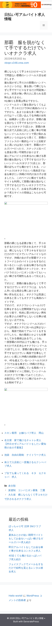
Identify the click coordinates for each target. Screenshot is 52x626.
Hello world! (16, 595)
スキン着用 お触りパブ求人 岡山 (24, 432)
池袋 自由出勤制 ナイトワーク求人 (25, 454)
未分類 (12, 485)
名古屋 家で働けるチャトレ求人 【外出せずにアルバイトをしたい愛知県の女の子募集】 (25, 444)
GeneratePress (31, 621)
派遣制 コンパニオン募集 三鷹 (26, 490)
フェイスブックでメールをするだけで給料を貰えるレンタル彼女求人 (26, 568)
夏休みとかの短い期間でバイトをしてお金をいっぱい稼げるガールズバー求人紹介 (26, 538)
